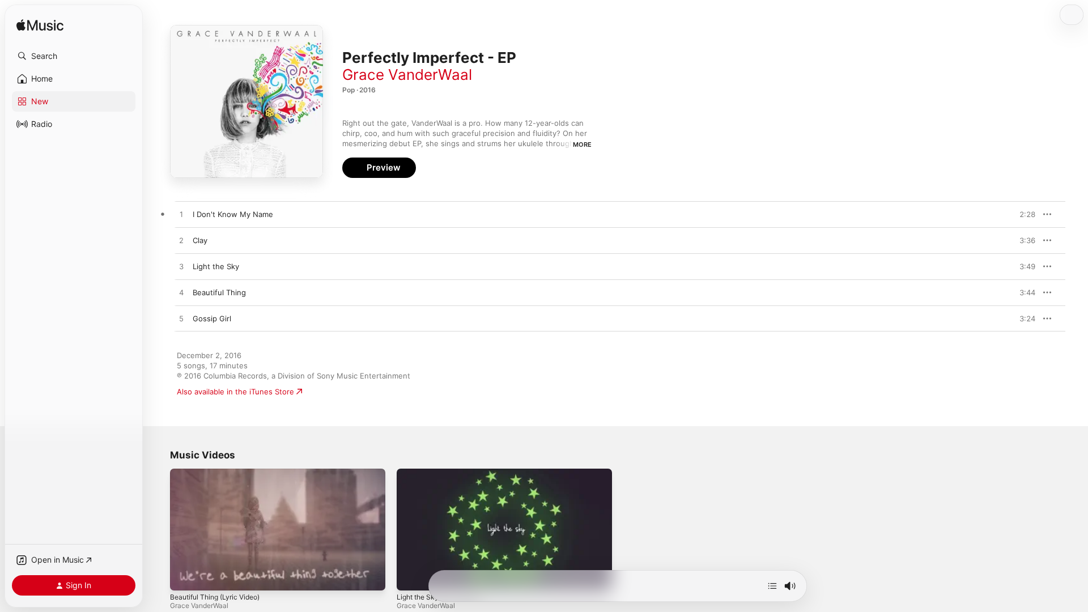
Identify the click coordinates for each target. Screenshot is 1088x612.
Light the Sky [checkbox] (216, 266)
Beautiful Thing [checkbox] (219, 292)
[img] (39, 25)
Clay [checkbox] (200, 240)
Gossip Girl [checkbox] (212, 318)
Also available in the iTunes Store (235, 391)
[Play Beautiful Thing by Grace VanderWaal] (181, 293)
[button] (73, 56)
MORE (582, 144)
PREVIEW (1022, 214)
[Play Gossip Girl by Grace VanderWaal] (181, 319)
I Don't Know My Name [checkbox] (233, 214)
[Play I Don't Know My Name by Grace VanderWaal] (181, 215)
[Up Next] (772, 586)
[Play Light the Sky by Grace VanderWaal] (181, 267)
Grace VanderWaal (407, 74)
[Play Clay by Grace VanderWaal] (181, 241)
